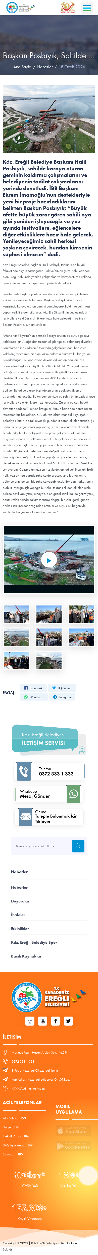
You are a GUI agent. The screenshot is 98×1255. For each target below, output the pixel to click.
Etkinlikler (20, 928)
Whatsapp (36, 697)
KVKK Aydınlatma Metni (28, 1088)
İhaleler (18, 914)
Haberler (45, 67)
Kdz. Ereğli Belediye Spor (34, 942)
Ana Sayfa (22, 67)
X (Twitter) (64, 688)
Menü (87, 8)
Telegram (64, 697)
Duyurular (20, 901)
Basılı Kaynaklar (26, 956)
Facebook (35, 688)
